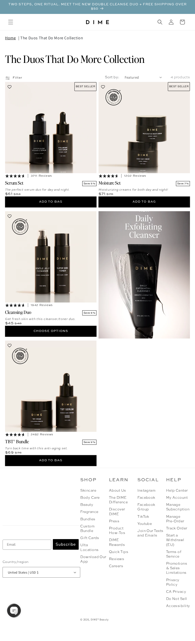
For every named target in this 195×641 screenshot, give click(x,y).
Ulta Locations (89, 547)
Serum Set (14, 183)
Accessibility (178, 606)
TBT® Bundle (17, 441)
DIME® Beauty (100, 619)
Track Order (176, 528)
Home (10, 38)
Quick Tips (118, 552)
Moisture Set (110, 183)
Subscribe (66, 544)
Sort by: (112, 77)
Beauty (86, 505)
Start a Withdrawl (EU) (175, 540)
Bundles (87, 519)
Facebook (146, 498)
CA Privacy (176, 592)
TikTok (143, 517)
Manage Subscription (177, 507)
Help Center (177, 490)
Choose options (51, 331)
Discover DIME (117, 512)
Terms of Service (174, 554)
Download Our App (93, 559)
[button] (10, 22)
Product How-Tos (117, 531)
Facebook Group (146, 507)
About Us (117, 490)
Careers (116, 566)
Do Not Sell (176, 599)
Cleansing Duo (18, 312)
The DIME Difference (118, 500)
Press (114, 521)
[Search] (160, 22)
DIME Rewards (117, 542)
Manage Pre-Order (175, 519)
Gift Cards (89, 538)
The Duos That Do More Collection (51, 38)
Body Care (90, 498)
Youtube (144, 524)
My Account (177, 498)
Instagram (146, 490)
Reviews (116, 559)
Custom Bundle (87, 529)
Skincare (88, 490)
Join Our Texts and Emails (150, 533)
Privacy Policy (173, 582)
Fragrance (89, 512)
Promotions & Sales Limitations (176, 568)
